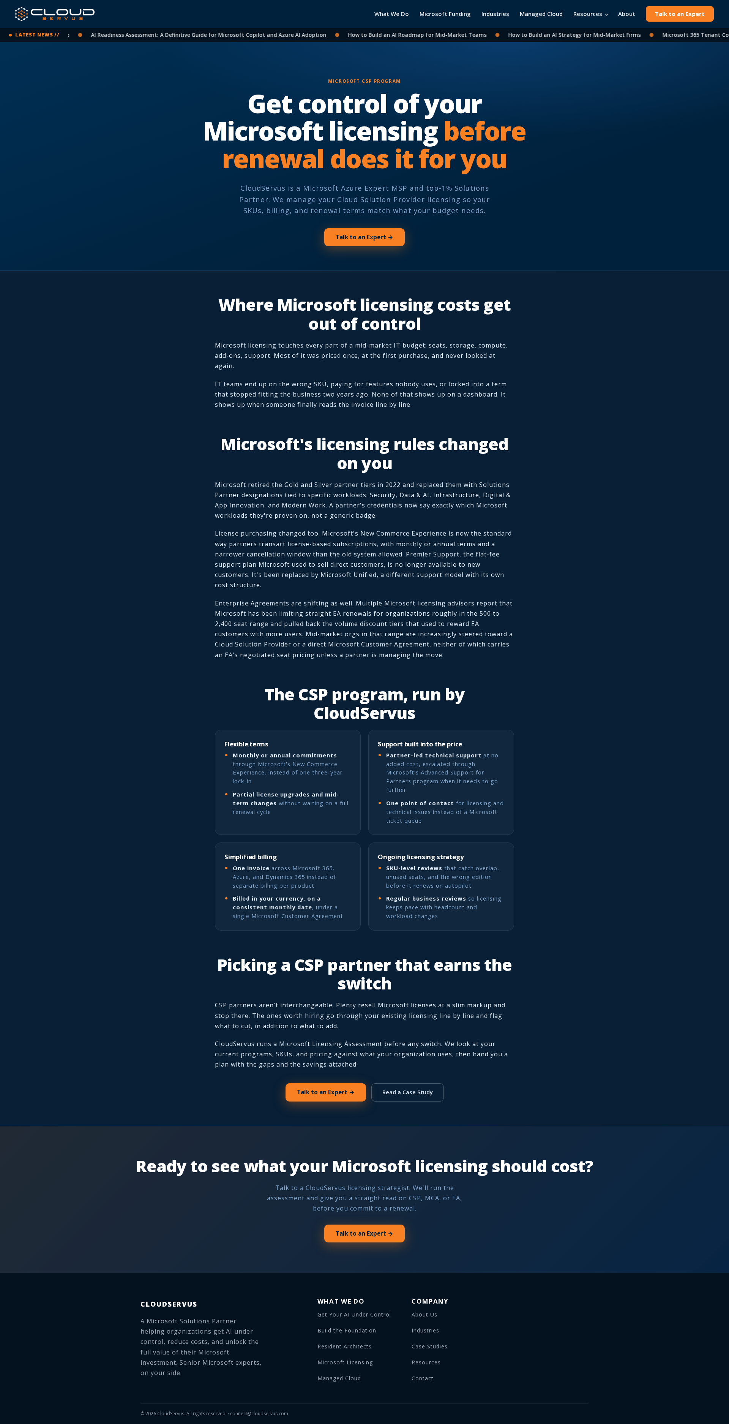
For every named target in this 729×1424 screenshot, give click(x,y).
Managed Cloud (541, 14)
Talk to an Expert (680, 13)
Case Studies (430, 1346)
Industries (495, 14)
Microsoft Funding (445, 14)
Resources (587, 13)
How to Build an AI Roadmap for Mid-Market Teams (394, 34)
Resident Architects (344, 1346)
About (626, 14)
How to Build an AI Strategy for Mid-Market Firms (552, 34)
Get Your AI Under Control (354, 1314)
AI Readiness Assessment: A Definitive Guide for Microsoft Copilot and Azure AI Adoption (186, 34)
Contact (423, 1378)
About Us (424, 1314)
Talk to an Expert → (364, 237)
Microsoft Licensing (345, 1362)
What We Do (391, 14)
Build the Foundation (346, 1330)
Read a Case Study (407, 1092)
